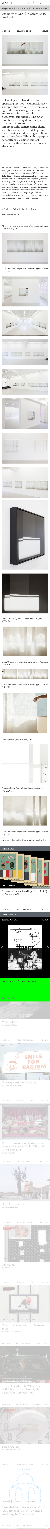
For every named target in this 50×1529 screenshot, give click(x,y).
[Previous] (2, 870)
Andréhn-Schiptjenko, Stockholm (20, 209)
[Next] (48, 870)
